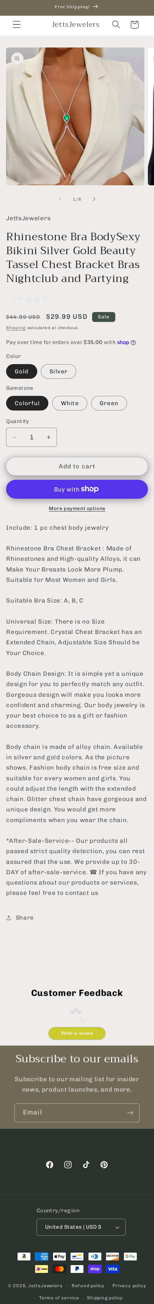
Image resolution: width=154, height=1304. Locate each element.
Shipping (15, 327)
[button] (17, 25)
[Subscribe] (130, 1113)
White (70, 403)
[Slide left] (60, 199)
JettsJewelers (45, 1285)
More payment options (77, 508)
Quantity (17, 421)
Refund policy (88, 1285)
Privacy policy (129, 1285)
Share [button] (25, 917)
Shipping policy (105, 1297)
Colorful (27, 403)
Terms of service (59, 1297)
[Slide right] (94, 199)
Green (109, 403)
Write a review (77, 1033)
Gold (22, 371)
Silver (58, 371)
